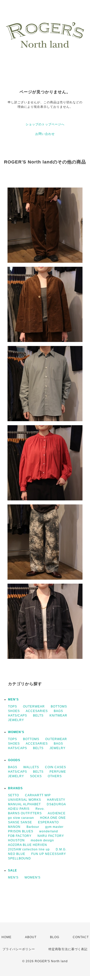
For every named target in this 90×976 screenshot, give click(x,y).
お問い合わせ (45, 134)
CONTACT (81, 937)
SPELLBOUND (19, 858)
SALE (12, 870)
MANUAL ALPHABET (24, 804)
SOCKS (36, 776)
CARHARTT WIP (38, 795)
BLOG (54, 937)
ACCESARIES (37, 711)
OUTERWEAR (34, 706)
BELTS (38, 715)
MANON (14, 827)
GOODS (14, 760)
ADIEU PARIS (19, 809)
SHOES (14, 711)
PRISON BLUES (20, 831)
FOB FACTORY (20, 836)
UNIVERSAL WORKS (24, 800)
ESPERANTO (48, 822)
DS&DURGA (56, 804)
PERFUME (58, 771)
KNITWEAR (58, 715)
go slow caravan (21, 818)
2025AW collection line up (29, 849)
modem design (42, 840)
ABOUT (30, 937)
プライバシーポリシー (18, 949)
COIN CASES (55, 767)
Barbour (32, 827)
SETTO (13, 795)
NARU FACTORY (51, 836)
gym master (54, 827)
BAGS (58, 711)
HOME (7, 937)
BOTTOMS (59, 706)
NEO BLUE (16, 854)
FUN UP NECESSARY (48, 854)
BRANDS (15, 788)
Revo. (40, 809)
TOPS (12, 706)
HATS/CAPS (17, 715)
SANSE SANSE (20, 822)
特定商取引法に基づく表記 (68, 949)
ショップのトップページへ (45, 124)
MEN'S (13, 699)
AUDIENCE (57, 813)
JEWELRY (16, 720)
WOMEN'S (16, 732)
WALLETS (31, 767)
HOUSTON (16, 840)
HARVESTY (56, 800)
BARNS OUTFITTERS (25, 813)
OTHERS (55, 776)
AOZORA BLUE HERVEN (27, 845)
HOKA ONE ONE (53, 818)
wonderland (48, 831)
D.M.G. (61, 849)
